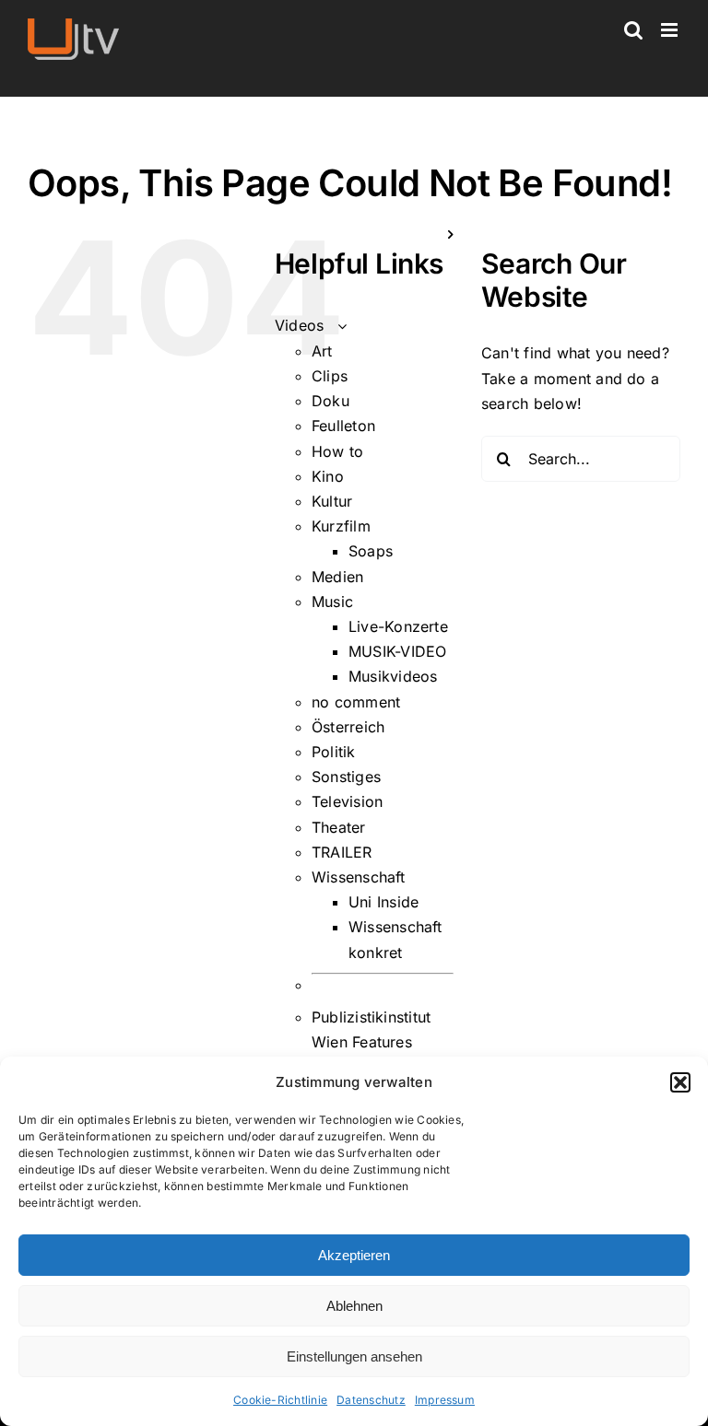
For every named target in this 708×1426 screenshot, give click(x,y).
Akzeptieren (354, 1255)
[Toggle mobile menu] (670, 30)
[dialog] (354, 1241)
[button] (680, 1082)
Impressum (445, 1400)
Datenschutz (371, 1400)
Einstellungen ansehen (354, 1356)
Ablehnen (354, 1306)
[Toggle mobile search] (633, 30)
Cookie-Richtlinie (280, 1400)
